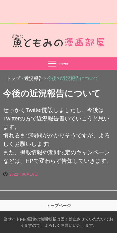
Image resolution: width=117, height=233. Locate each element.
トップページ (58, 205)
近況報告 (33, 78)
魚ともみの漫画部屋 (58, 40)
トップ (13, 78)
